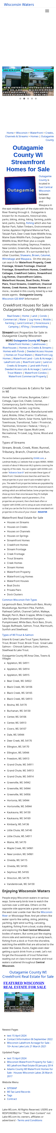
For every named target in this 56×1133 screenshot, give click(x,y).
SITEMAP (12, 1088)
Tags (9, 1095)
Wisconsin (22, 132)
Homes (34, 136)
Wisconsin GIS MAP (13, 298)
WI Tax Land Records (18, 1091)
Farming (9, 323)
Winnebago (8, 258)
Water (22, 319)
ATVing (25, 326)
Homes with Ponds (13, 351)
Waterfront (36, 132)
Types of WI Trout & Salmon (18, 635)
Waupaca (26, 258)
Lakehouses (39, 344)
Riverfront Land (31, 362)
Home (10, 132)
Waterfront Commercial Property (27, 376)
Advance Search (16, 472)
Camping (13, 326)
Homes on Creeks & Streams (35, 347)
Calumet (45, 255)
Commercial (10, 319)
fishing (30, 223)
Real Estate (13, 316)
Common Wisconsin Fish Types (19, 599)
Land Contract (25, 323)
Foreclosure (42, 323)
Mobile (47, 319)
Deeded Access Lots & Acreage (22, 369)
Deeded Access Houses (40, 351)
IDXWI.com (38, 458)
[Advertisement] (28, 37)
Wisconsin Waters (19, 4)
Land (34, 316)
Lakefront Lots (12, 362)
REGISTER (42, 512)
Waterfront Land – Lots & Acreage (32, 358)
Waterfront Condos (36, 372)
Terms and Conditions (29, 1120)
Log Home (34, 319)
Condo (43, 316)
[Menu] (47, 11)
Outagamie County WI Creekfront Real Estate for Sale (28, 974)
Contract (12, 1099)
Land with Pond (38, 365)
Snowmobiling (39, 326)
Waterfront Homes (19, 344)
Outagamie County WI (26, 340)
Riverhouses (10, 347)
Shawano (25, 255)
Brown (35, 255)
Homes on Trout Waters (19, 355)
